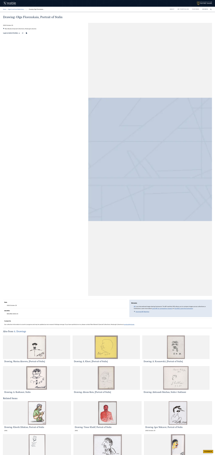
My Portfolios (183, 9)
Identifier (7, 310)
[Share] (22, 33)
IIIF (135, 306)
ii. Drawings (20, 331)
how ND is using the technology (183, 308)
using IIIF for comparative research (162, 308)
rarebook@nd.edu (129, 324)
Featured (195, 9)
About (172, 9)
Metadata (134, 303)
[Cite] (26, 33)
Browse (205, 9)
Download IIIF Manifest (142, 311)
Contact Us (7, 321)
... (26, 9)
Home (4, 9)
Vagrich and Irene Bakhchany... (16, 9)
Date (5, 302)
